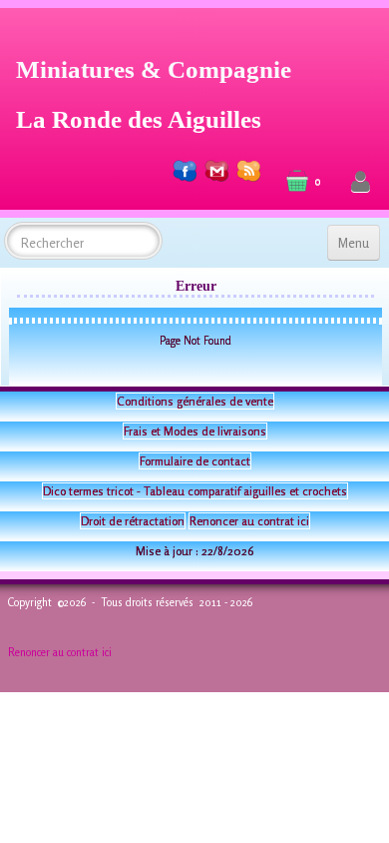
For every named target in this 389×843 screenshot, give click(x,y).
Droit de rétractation (133, 520)
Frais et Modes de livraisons (195, 430)
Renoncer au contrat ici (249, 520)
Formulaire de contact (195, 460)
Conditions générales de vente (195, 401)
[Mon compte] (360, 182)
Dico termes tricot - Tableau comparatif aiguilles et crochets (195, 490)
